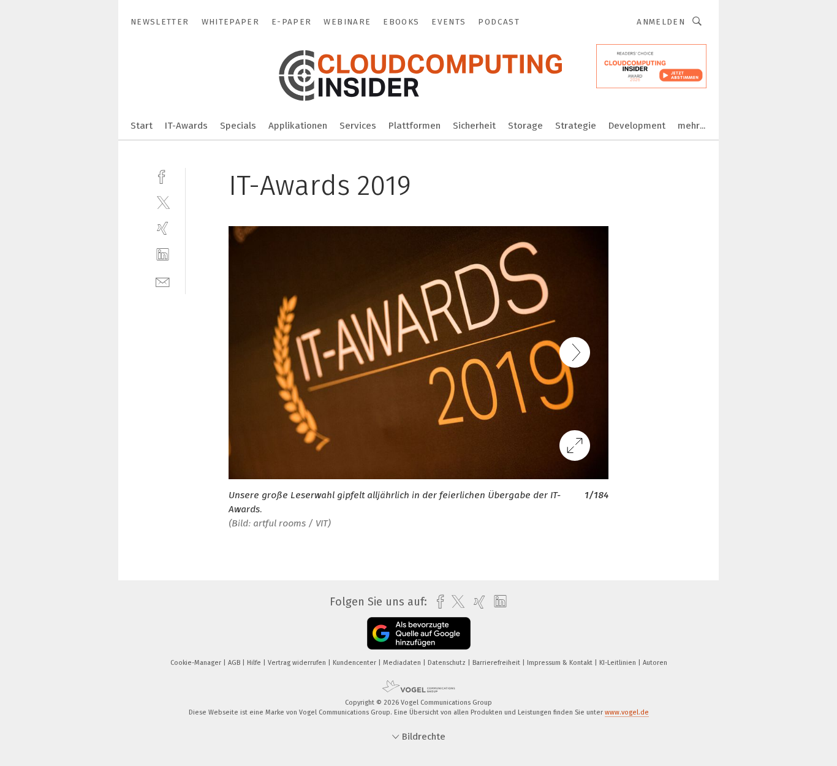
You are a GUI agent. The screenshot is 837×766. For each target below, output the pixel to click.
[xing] (162, 228)
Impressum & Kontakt (560, 663)
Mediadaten (403, 663)
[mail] (162, 281)
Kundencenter (355, 663)
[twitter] (162, 202)
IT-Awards (186, 125)
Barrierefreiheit (497, 663)
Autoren (655, 663)
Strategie (575, 125)
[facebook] (162, 175)
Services (357, 125)
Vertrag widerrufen (298, 663)
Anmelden (661, 22)
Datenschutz (448, 663)
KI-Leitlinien (618, 663)
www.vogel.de (627, 712)
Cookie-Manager (196, 663)
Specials (238, 125)
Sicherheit (474, 125)
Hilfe (255, 663)
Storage (525, 125)
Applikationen (297, 125)
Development (636, 125)
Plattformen (414, 125)
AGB (235, 663)
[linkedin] (162, 254)
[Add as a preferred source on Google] (419, 633)
